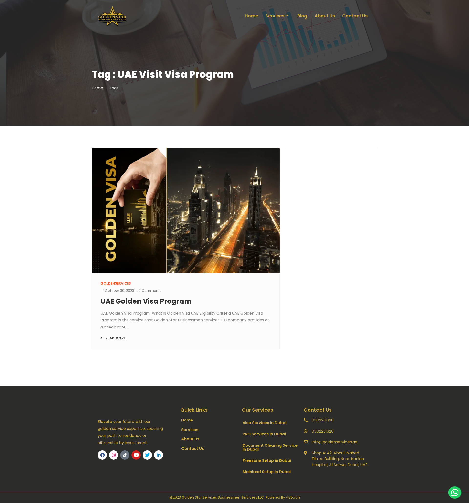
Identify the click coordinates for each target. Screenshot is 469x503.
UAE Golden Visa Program (146, 301)
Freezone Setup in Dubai (267, 460)
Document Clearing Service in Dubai (270, 447)
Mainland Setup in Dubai (267, 472)
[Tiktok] (124, 455)
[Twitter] (147, 455)
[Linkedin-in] (158, 455)
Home (251, 16)
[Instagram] (113, 455)
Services (275, 16)
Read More (115, 338)
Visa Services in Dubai (264, 423)
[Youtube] (136, 455)
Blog (302, 16)
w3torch (293, 497)
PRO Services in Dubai (264, 434)
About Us (325, 16)
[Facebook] (102, 455)
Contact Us (355, 16)
